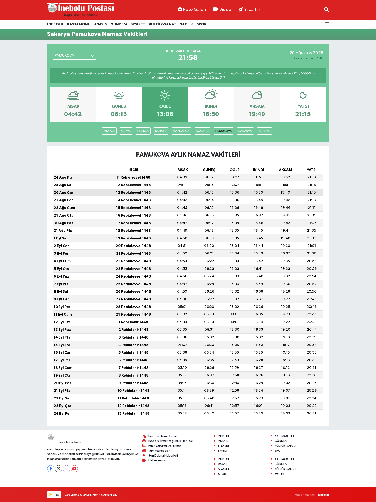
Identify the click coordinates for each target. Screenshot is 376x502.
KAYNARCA (181, 131)
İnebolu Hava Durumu (163, 436)
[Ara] (326, 10)
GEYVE (126, 131)
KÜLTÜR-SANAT (162, 24)
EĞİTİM (280, 473)
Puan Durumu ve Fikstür (164, 445)
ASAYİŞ (100, 24)
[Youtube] (74, 468)
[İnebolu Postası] (80, 10)
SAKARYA (245, 131)
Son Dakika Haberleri (163, 455)
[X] (58, 468)
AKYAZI (109, 131)
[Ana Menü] (327, 24)
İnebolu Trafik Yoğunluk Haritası (170, 441)
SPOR (201, 24)
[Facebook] (50, 468)
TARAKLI (264, 131)
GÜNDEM (119, 24)
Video (225, 9)
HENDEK (143, 131)
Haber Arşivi (157, 460)
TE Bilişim (322, 494)
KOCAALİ (202, 131)
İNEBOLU (55, 24)
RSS (56, 494)
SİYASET (138, 24)
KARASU (161, 131)
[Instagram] (66, 468)
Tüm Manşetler (159, 450)
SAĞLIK (186, 24)
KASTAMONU (79, 24)
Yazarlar (252, 9)
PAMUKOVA (223, 131)
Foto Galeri (194, 9)
